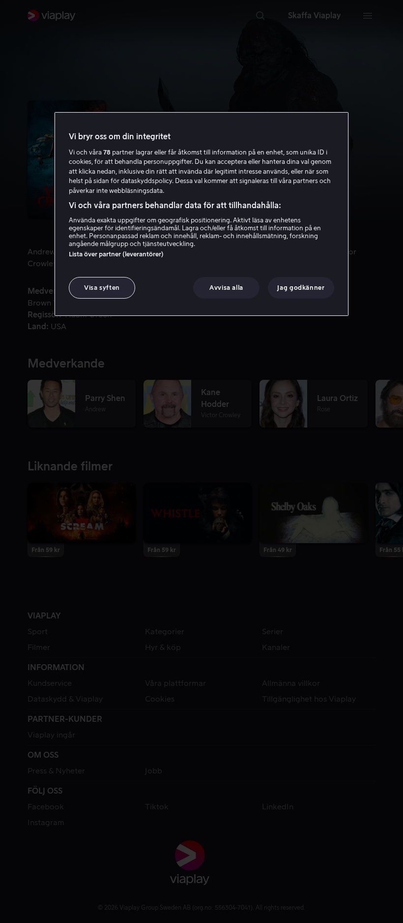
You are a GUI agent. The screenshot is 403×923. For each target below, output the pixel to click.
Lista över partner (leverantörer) (116, 254)
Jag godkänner (300, 287)
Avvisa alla (226, 287)
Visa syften (102, 287)
